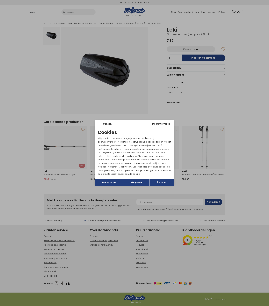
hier (140, 166)
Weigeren (136, 182)
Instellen (162, 182)
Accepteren (109, 182)
